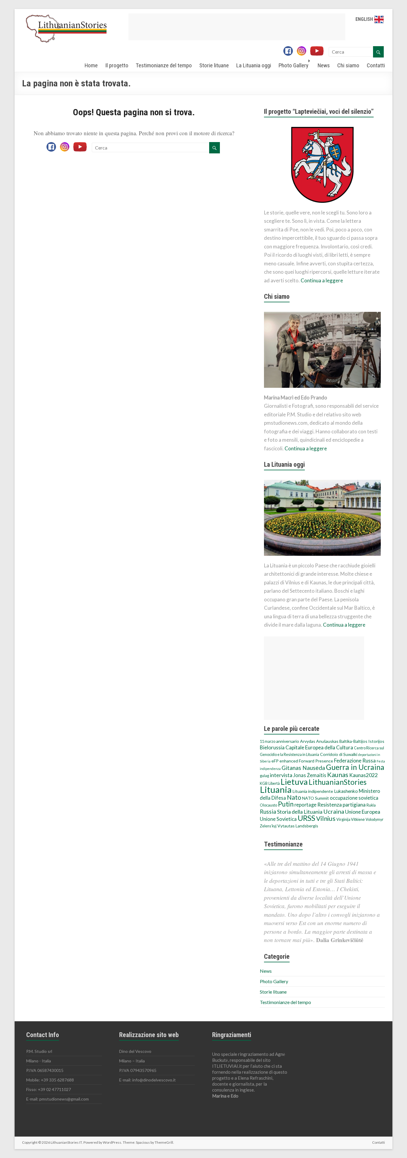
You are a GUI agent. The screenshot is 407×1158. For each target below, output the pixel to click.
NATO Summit (315, 798)
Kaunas (337, 775)
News (324, 65)
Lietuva (294, 782)
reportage (305, 805)
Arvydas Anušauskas (319, 741)
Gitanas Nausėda (303, 767)
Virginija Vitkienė (350, 819)
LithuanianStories (337, 782)
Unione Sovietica (278, 819)
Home (91, 65)
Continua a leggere (322, 280)
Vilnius (325, 818)
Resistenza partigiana (341, 804)
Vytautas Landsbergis (297, 825)
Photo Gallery (293, 65)
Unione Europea (362, 812)
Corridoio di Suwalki (338, 754)
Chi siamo (348, 65)
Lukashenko (346, 791)
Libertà (274, 783)
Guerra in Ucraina (355, 767)
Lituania (276, 789)
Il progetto (116, 65)
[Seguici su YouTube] (319, 52)
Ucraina (333, 811)
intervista (281, 775)
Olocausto (268, 805)
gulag (264, 775)
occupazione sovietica (354, 798)
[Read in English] (379, 19)
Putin (285, 804)
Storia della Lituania (299, 811)
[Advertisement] (236, 26)
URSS (306, 817)
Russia (268, 811)
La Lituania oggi (253, 65)
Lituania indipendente (313, 791)
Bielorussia (272, 747)
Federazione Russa (355, 760)
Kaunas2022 (363, 775)
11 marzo (267, 741)
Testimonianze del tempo (164, 65)
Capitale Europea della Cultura (319, 747)
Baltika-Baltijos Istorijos (361, 741)
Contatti (376, 65)
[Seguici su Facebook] (289, 52)
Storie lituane (214, 65)
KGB (264, 783)
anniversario (287, 741)
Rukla (371, 805)
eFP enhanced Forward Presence (302, 760)
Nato (294, 797)
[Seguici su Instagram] (303, 52)
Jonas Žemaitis (309, 775)
